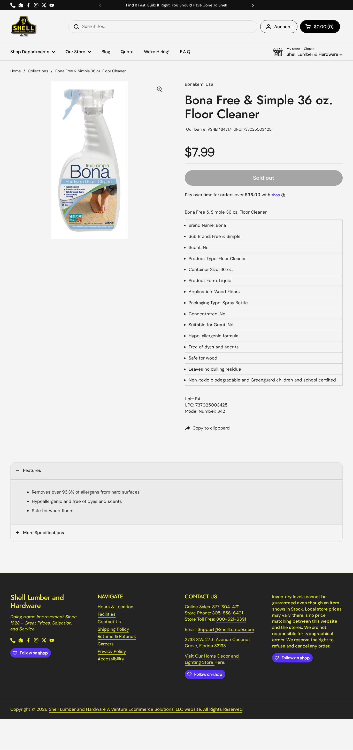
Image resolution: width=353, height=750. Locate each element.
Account (283, 26)
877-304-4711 (226, 607)
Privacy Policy (112, 651)
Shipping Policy (113, 629)
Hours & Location (115, 607)
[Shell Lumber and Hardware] (23, 26)
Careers (106, 644)
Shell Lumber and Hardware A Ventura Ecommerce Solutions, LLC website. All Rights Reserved (145, 709)
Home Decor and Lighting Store (212, 659)
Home (15, 71)
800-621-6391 (231, 619)
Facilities (107, 614)
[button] (320, 26)
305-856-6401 (227, 613)
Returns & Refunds (117, 636)
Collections (38, 71)
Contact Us (109, 621)
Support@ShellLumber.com (226, 629)
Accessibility (111, 659)
